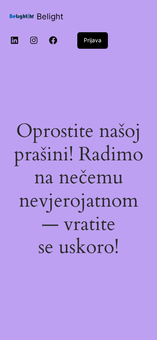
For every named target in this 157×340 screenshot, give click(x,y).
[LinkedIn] (14, 40)
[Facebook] (53, 40)
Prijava (92, 40)
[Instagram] (34, 40)
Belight (50, 16)
